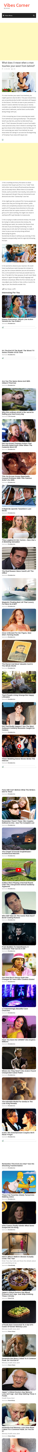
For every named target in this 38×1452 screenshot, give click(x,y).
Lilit (14, 69)
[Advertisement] (19, 41)
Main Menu (8, 15)
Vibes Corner (17, 5)
